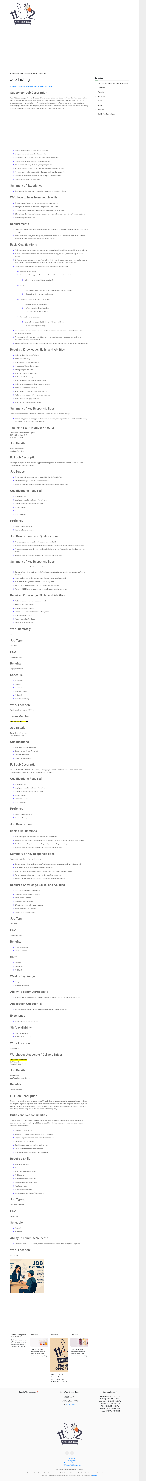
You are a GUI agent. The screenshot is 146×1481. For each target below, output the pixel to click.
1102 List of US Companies (71, 1465)
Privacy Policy (71, 1461)
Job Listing (101, 96)
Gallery (100, 101)
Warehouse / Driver (46, 86)
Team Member (34, 86)
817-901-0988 (70, 1405)
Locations (101, 88)
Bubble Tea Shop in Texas (106, 114)
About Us (101, 109)
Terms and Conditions (71, 1463)
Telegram (94, 1475)
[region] (69, 46)
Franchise (101, 92)
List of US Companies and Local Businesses (113, 83)
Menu (100, 105)
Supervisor (14, 86)
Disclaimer (71, 1458)
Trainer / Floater (23, 86)
